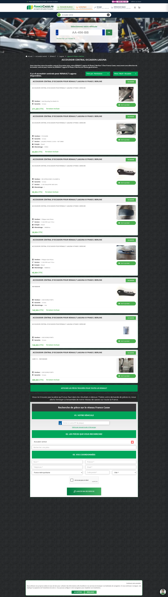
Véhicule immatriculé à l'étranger (84, 427)
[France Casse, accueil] (40, 8)
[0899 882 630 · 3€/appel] (120, 2)
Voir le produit (125, 105)
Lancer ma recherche (85, 491)
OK (109, 32)
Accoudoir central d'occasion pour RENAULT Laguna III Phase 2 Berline (67, 81)
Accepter (78, 592)
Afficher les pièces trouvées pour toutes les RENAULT (84, 388)
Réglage (90, 592)
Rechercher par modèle (65, 38)
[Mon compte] (135, 7)
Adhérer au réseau (136, 1)
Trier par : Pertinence (98, 74)
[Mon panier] (139, 7)
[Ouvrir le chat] (162, 592)
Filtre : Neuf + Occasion (125, 74)
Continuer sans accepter (133, 583)
